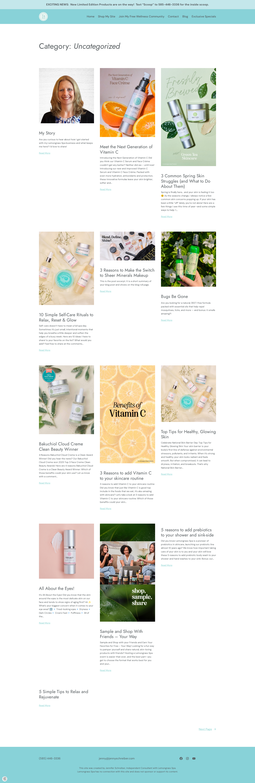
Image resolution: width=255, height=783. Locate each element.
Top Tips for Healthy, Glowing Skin (188, 434)
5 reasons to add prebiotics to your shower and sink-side (187, 532)
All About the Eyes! (56, 588)
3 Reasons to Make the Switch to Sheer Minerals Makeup (127, 272)
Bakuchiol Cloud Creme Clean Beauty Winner (61, 446)
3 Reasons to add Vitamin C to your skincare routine (126, 475)
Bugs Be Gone (174, 296)
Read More (44, 153)
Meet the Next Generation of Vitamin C (126, 149)
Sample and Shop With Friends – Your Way (121, 634)
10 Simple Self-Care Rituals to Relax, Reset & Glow (66, 317)
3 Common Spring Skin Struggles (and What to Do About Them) (185, 181)
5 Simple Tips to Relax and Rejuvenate (63, 694)
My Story (47, 133)
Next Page (207, 729)
